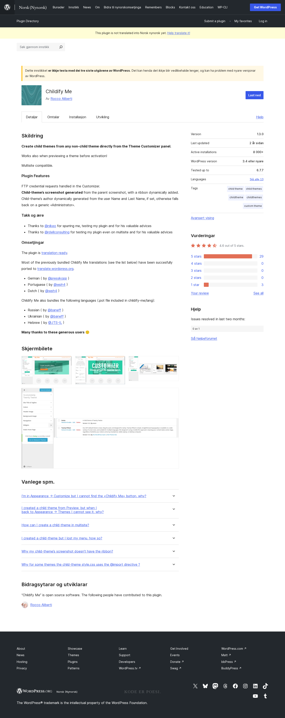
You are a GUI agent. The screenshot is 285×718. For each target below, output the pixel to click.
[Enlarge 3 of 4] (173, 362)
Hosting (22, 661)
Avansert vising (202, 218)
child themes (254, 188)
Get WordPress (265, 7)
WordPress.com (234, 648)
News (20, 655)
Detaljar (32, 117)
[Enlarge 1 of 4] (66, 362)
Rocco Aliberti (61, 99)
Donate (177, 661)
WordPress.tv (130, 668)
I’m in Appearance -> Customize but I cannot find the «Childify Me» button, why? (83, 496)
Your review (200, 293)
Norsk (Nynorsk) (67, 691)
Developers (127, 661)
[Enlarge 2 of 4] (119, 362)
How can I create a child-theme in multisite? (55, 525)
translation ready (54, 253)
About (21, 648)
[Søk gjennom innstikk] (61, 47)
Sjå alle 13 (257, 179)
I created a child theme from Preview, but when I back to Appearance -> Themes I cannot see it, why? (62, 510)
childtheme (236, 197)
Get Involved (179, 648)
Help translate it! (178, 33)
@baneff (54, 310)
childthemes (254, 197)
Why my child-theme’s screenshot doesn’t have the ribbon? (67, 551)
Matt (226, 655)
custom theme (253, 205)
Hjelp (260, 117)
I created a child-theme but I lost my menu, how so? (61, 538)
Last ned (254, 95)
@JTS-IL (55, 322)
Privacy (22, 668)
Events (175, 655)
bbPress (228, 661)
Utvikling (102, 117)
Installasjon (77, 117)
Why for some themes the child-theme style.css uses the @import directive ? (80, 565)
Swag (176, 668)
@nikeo (50, 226)
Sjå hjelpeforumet (204, 338)
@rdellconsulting (57, 232)
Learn (123, 648)
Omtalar (53, 117)
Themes (73, 655)
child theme (235, 188)
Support (124, 655)
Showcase (75, 648)
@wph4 (60, 284)
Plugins (73, 661)
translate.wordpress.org (55, 269)
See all (258, 293)
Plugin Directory (28, 21)
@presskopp (57, 278)
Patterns (73, 668)
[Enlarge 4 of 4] (173, 393)
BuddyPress (231, 668)
